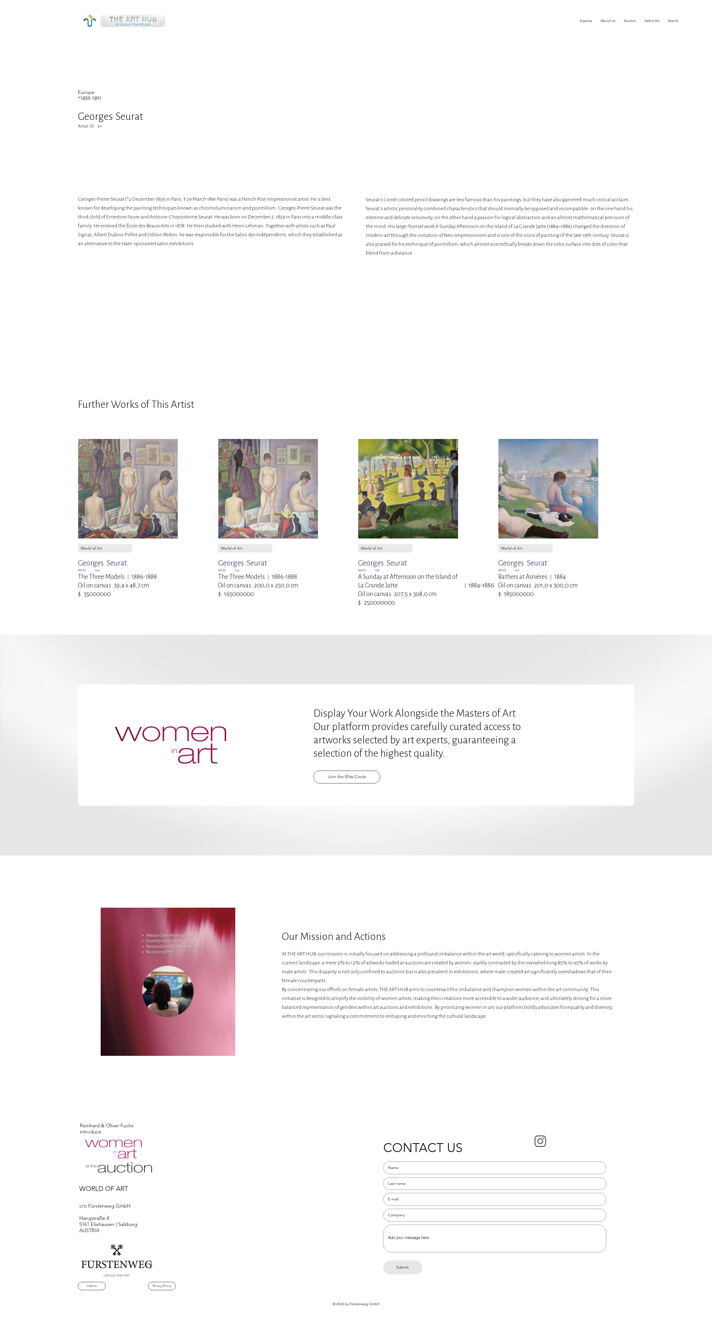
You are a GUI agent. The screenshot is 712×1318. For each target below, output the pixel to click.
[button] (652, 21)
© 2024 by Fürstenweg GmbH (356, 1304)
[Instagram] (540, 1141)
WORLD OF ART (103, 1189)
